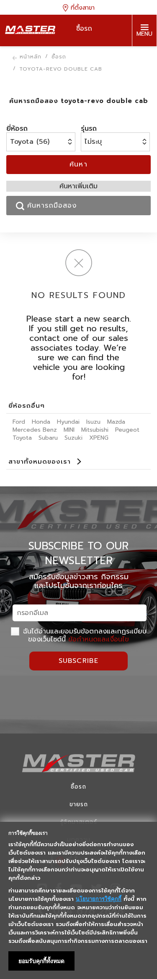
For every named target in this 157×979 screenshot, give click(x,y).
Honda (41, 421)
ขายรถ (78, 804)
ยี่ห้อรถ (17, 128)
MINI (69, 429)
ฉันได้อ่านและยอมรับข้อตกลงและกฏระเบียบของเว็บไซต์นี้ (84, 635)
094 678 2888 (144, 62)
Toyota (22, 437)
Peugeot (127, 429)
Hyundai (68, 421)
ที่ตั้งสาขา (82, 7)
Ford (19, 421)
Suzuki (73, 437)
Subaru (48, 437)
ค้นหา (78, 164)
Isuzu (93, 421)
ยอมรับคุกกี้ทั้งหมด (41, 961)
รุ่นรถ (89, 128)
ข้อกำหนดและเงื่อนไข (98, 639)
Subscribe (79, 661)
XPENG (98, 437)
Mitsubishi (94, 429)
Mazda (116, 421)
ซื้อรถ (78, 786)
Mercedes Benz (35, 429)
